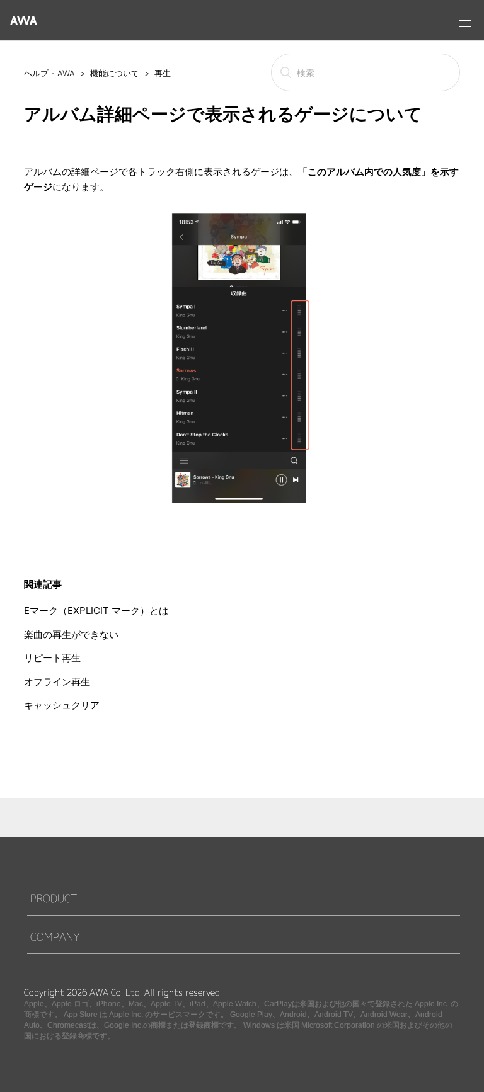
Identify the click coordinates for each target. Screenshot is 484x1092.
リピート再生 (52, 658)
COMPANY (55, 937)
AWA (23, 20)
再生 (162, 73)
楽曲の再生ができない (71, 634)
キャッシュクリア (62, 705)
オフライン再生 (57, 682)
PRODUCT (54, 898)
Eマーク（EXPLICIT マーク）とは (96, 611)
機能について (114, 73)
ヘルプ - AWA (49, 73)
